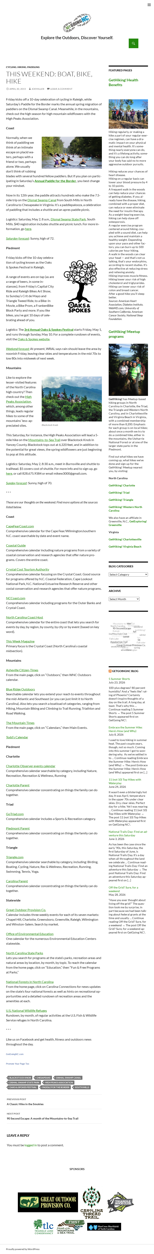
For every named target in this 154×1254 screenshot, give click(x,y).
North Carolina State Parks (24, 953)
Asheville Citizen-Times (22, 670)
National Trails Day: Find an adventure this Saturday (128, 833)
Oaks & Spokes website (34, 339)
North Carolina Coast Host (24, 617)
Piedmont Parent (18, 828)
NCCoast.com (15, 598)
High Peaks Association (59, 1082)
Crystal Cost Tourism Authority (27, 569)
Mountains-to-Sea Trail (44, 440)
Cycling (11, 67)
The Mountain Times (20, 723)
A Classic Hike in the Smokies (25, 1102)
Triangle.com (14, 857)
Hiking (21, 67)
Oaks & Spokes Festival (23, 1087)
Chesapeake (43, 1077)
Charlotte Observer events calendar (30, 766)
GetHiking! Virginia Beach (125, 546)
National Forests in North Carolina (30, 982)
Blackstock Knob (20, 1077)
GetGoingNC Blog (125, 671)
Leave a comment (61, 88)
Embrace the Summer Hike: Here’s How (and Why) (126, 729)
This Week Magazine (20, 641)
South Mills (82, 1087)
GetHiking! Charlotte (122, 485)
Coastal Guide (16, 545)
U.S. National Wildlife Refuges (26, 1010)
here (28, 229)
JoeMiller (37, 88)
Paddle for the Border (55, 1087)
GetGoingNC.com (14, 1054)
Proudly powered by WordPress (23, 1249)
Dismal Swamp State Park (68, 219)
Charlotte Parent (17, 785)
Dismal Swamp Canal (41, 200)
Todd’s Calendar (17, 737)
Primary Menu (149, 5)
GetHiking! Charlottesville (125, 539)
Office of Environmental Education (30, 934)
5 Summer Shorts (119, 678)
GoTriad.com (15, 814)
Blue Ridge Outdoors (20, 689)
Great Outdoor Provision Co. (26, 910)
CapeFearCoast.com (20, 526)
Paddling (33, 67)
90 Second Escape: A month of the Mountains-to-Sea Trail (42, 1116)
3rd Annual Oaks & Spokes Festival (48, 329)
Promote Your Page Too (17, 1064)
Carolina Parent (17, 881)
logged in (30, 1145)
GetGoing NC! (77, 26)
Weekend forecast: (17, 349)
